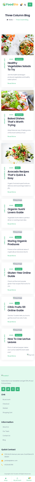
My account (6, 399)
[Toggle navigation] (30, 5)
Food (17, 303)
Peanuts (18, 237)
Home (11, 20)
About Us (6, 427)
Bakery (18, 168)
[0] (20, 4)
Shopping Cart (7, 412)
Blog (4, 440)
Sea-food (18, 335)
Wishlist (5, 408)
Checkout (6, 404)
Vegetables (19, 59)
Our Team (6, 431)
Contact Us (6, 436)
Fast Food (19, 205)
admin (11, 59)
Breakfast (18, 269)
